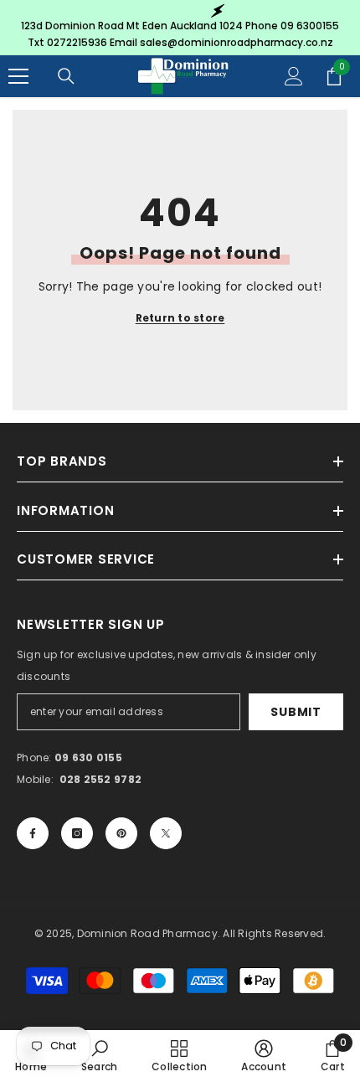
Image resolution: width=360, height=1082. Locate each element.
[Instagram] (77, 833)
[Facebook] (33, 833)
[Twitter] (166, 833)
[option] (180, 27)
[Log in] (294, 76)
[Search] (66, 76)
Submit (295, 711)
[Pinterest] (121, 833)
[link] (100, 1055)
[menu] (18, 76)
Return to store (180, 318)
